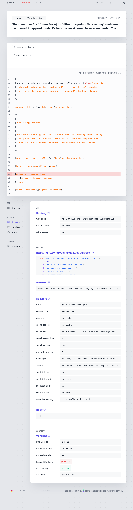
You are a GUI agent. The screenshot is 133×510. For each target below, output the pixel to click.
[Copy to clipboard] (117, 219)
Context (11, 241)
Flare (87, 491)
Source (23, 491)
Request (11, 217)
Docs (35, 491)
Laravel (46, 491)
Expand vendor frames (25, 47)
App (8, 203)
